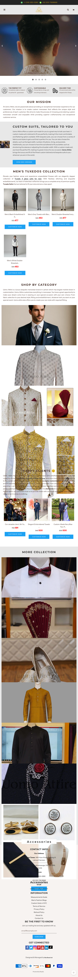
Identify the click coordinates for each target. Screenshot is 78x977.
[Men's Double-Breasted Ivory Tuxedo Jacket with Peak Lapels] (63, 199)
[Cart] (73, 9)
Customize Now (15, 227)
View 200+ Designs (24, 162)
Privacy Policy (39, 909)
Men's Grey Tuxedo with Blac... (39, 214)
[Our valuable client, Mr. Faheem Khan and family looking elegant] (15, 509)
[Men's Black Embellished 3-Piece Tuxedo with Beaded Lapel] (15, 199)
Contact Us (39, 918)
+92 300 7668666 (49, 2)
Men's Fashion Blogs (39, 900)
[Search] (68, 9)
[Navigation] (4, 9)
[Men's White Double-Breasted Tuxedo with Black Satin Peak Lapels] (15, 246)
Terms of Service (39, 906)
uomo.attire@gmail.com (39, 889)
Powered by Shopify (38, 971)
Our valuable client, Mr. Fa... (15, 524)
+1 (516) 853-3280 (31, 2)
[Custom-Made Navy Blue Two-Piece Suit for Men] (63, 509)
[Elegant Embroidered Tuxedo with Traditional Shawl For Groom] (39, 509)
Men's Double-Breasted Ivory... (63, 214)
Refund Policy (39, 912)
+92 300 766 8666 (39, 880)
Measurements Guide (39, 897)
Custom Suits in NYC (39, 903)
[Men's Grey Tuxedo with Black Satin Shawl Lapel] (39, 199)
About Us (39, 915)
